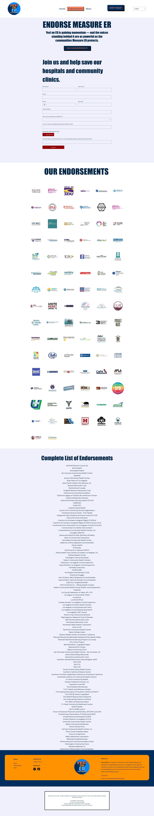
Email (44, 94)
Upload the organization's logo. (51, 131)
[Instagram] (34, 769)
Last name (81, 86)
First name (46, 86)
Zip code (80, 101)
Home (15, 763)
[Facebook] (38, 769)
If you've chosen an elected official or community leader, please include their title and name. (67, 139)
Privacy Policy (104, 775)
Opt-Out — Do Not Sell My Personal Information (113, 778)
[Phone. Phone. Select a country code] (45, 105)
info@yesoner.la (37, 761)
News (15, 767)
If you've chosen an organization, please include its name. (58, 124)
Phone (44, 101)
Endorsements (17, 765)
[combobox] (77, 119)
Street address (47, 109)
